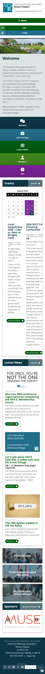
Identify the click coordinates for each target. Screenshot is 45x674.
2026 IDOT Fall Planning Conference (35, 227)
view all (34, 183)
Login (24, 33)
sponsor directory (29, 607)
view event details (14, 321)
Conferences (22, 555)
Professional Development (22, 593)
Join (24, 28)
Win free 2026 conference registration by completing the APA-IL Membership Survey (22, 398)
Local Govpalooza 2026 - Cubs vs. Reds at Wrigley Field (15, 231)
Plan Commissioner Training (22, 574)
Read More (10, 424)
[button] (8, 620)
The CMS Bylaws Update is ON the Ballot (21, 524)
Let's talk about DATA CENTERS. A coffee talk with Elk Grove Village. (22, 459)
